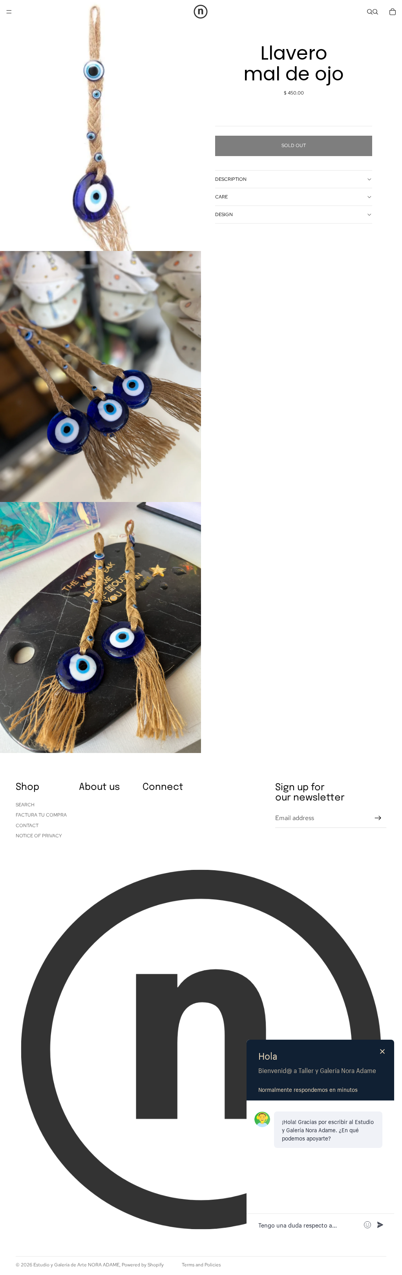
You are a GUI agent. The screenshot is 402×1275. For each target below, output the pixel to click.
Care (221, 197)
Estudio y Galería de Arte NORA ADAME (76, 1265)
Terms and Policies (201, 1265)
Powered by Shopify (143, 1265)
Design (224, 214)
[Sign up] (378, 818)
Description (231, 179)
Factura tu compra (41, 815)
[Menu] (9, 12)
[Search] (369, 11)
